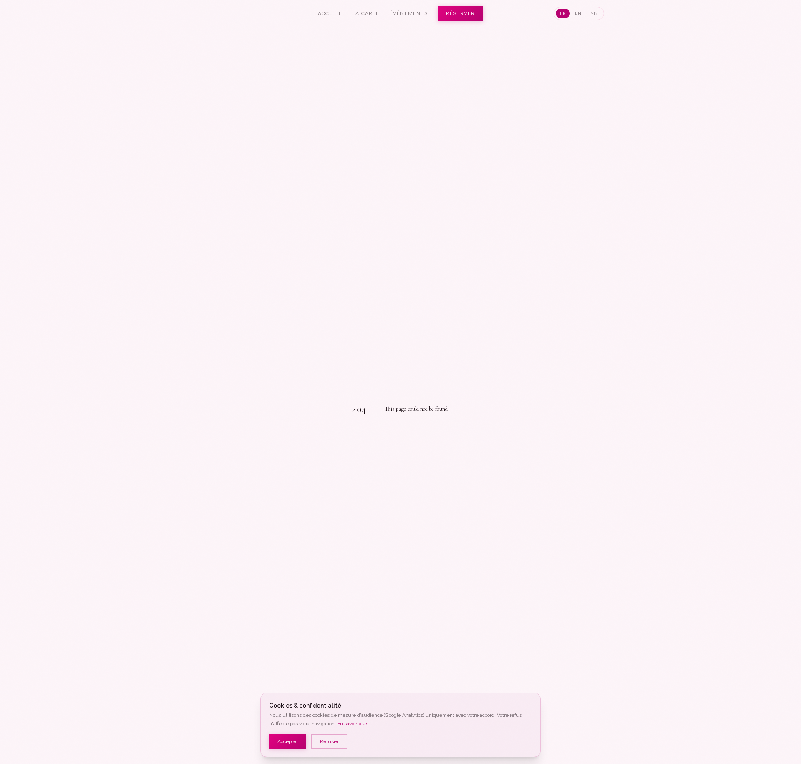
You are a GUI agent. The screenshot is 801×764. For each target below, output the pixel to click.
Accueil (330, 13)
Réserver (460, 13)
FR (563, 13)
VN (594, 13)
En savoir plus (352, 723)
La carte (366, 13)
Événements (409, 13)
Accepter (287, 741)
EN (578, 13)
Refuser (329, 741)
